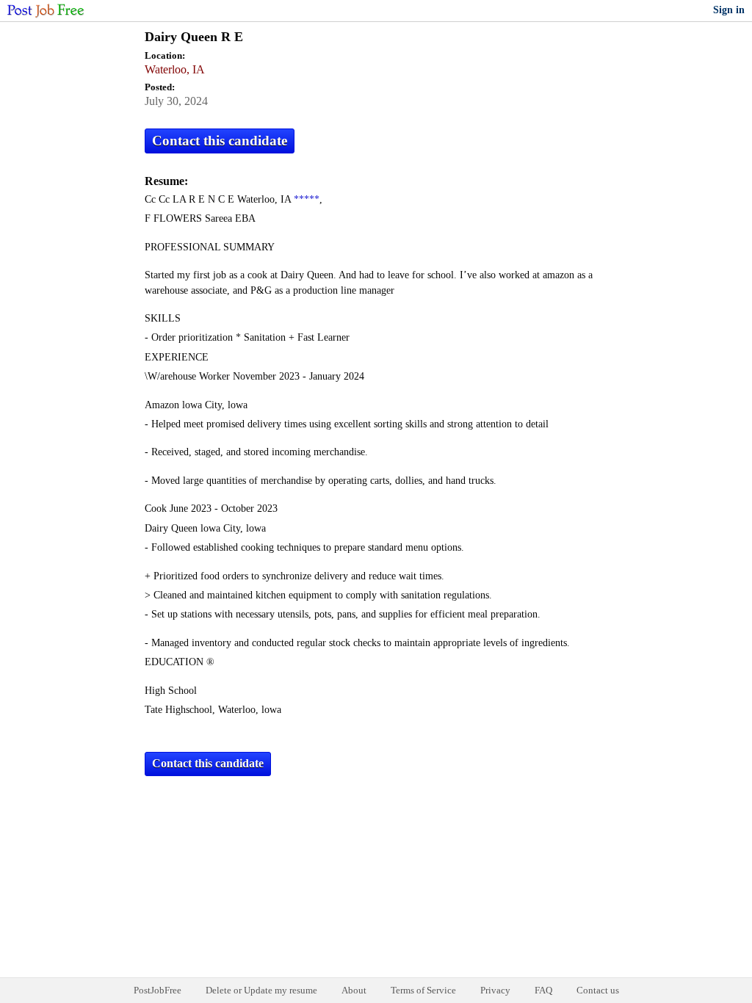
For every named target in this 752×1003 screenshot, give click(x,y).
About (353, 990)
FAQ (543, 990)
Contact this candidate (219, 140)
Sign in (729, 9)
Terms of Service (423, 990)
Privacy (495, 990)
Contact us (597, 990)
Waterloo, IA (175, 69)
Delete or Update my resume (261, 990)
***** (306, 199)
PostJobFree (157, 990)
